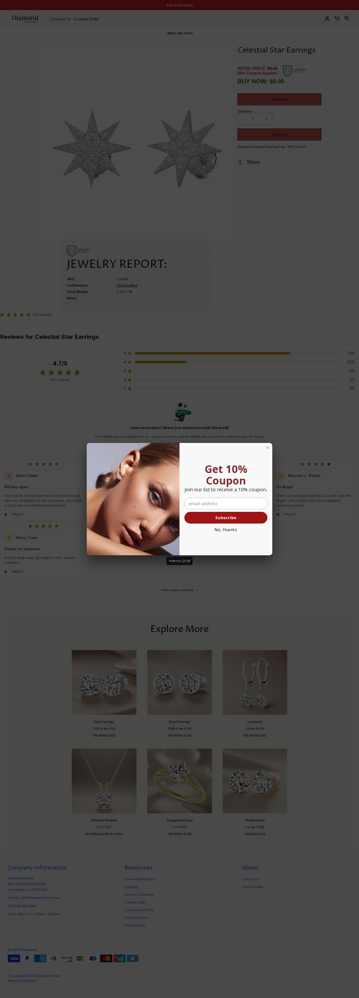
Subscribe (225, 517)
